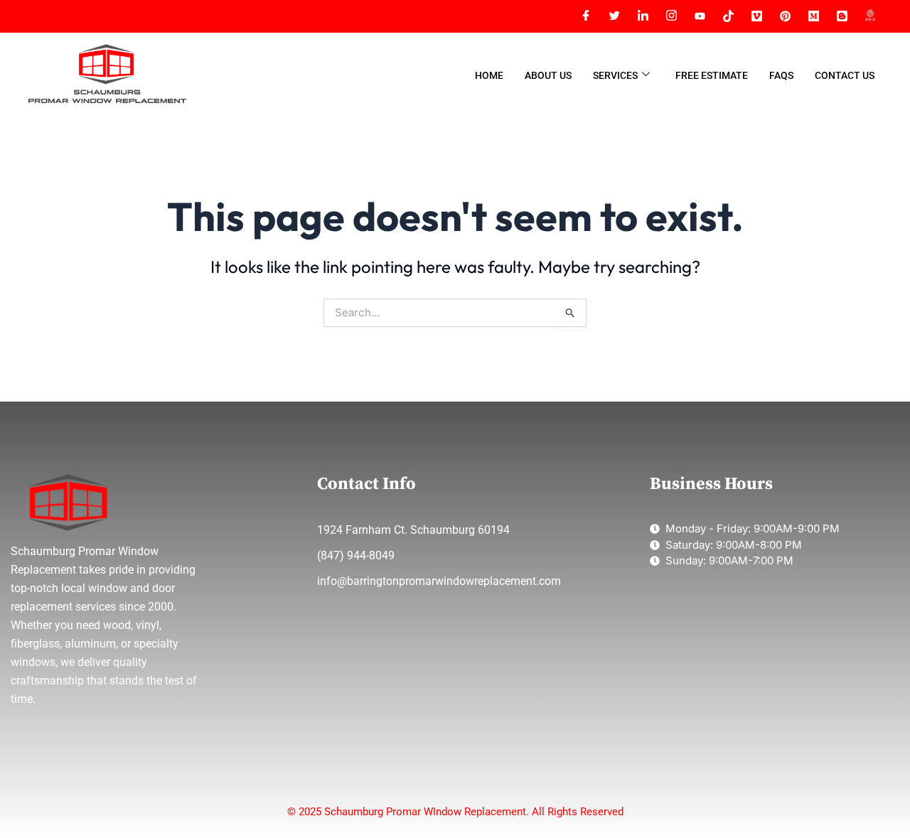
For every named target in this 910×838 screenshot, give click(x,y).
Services (615, 75)
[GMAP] (870, 16)
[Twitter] (614, 16)
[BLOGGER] (841, 16)
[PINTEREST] (785, 16)
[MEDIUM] (813, 16)
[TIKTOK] (728, 16)
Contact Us (844, 75)
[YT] (699, 16)
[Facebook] (585, 16)
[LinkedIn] (642, 16)
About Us (548, 75)
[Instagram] (671, 16)
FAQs (781, 75)
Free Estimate (711, 75)
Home (489, 75)
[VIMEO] (756, 16)
